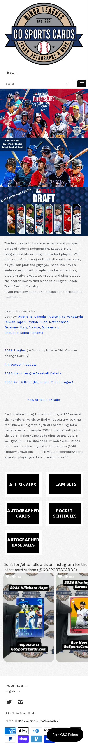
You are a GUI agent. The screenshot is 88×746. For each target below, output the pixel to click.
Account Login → (17, 685)
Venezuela (75, 316)
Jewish (32, 322)
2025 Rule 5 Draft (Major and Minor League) (39, 382)
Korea (24, 333)
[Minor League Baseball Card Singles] (23, 477)
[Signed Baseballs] (23, 535)
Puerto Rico (56, 316)
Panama (36, 333)
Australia (25, 316)
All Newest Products (21, 364)
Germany (12, 327)
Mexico (34, 327)
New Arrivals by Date (43, 400)
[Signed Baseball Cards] (23, 506)
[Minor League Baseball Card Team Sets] (65, 477)
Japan (21, 322)
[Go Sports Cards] (44, 3)
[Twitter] (9, 702)
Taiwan (10, 322)
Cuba (43, 322)
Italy (23, 327)
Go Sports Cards (25, 713)
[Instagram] (20, 702)
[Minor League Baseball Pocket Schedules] (65, 506)
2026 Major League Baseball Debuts (33, 373)
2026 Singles (15, 350)
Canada (40, 316)
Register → (13, 691)
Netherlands (59, 322)
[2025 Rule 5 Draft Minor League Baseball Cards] (44, 211)
